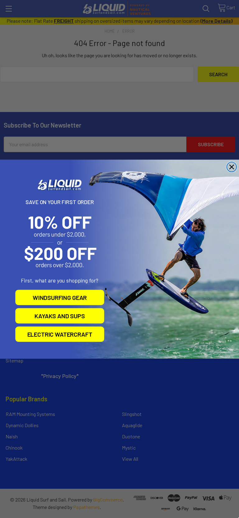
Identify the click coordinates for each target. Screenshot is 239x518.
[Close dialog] (232, 167)
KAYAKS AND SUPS (60, 315)
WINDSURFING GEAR (60, 297)
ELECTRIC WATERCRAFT (59, 334)
